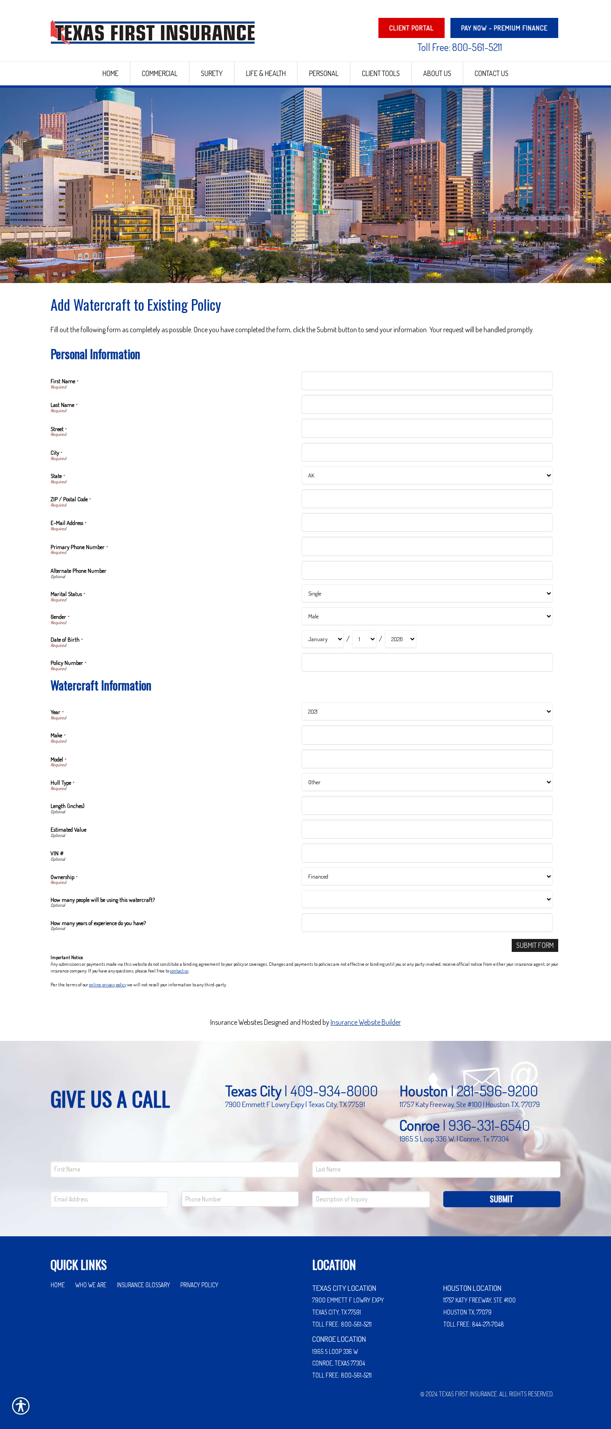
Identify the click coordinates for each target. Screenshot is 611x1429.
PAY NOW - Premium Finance (504, 28)
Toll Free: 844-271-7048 (473, 1324)
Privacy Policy (199, 1285)
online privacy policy (107, 984)
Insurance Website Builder (366, 1022)
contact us (179, 971)
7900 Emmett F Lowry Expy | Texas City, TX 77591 (295, 1104)
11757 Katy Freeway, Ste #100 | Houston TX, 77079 (469, 1104)
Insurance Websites (236, 1022)
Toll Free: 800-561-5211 (459, 47)
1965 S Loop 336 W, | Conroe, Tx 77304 (454, 1138)
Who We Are (90, 1285)
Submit (501, 1199)
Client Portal (411, 28)
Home (58, 1285)
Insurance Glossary (143, 1285)
